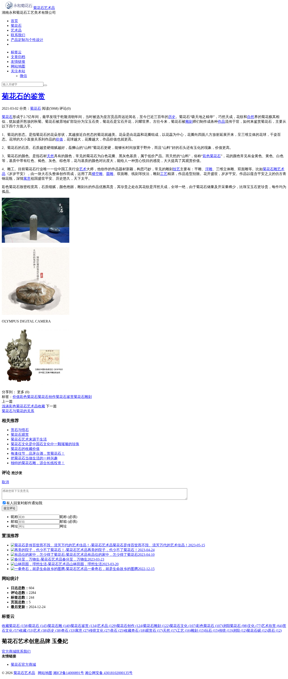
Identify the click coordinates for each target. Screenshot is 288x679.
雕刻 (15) (198, 630)
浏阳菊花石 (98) (235, 626)
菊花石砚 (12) (257, 630)
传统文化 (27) (99, 630)
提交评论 (9, 508)
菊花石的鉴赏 (23, 96)
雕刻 (189, 121)
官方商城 (9, 651)
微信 (23, 76)
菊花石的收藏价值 (25, 449)
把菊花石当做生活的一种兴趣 (34, 458)
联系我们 (18, 35)
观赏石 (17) (154, 630)
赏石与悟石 (20, 430)
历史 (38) (54, 630)
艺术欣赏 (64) (272, 626)
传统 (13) (226, 630)
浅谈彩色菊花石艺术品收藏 (23, 406)
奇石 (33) (68, 630)
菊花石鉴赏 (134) (84, 626)
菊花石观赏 (20, 434)
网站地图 (18, 66)
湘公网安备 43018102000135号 (109, 673)
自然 (250, 117)
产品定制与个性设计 (27, 40)
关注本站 (18, 71)
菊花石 (16, 25)
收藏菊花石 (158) (15, 626)
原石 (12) (275, 630)
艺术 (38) (40, 630)
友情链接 (18, 62)
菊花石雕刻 (83, 397)
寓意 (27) (82, 630)
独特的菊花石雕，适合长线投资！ (38, 463)
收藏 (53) (26, 630)
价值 (59, 139)
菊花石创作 (47, 397)
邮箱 (14, 521)
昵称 (14, 517)
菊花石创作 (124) (130, 626)
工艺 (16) (184, 630)
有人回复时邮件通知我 (24, 503)
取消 (5, 482)
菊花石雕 (270, 169)
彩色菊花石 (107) (209, 626)
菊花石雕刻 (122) (156, 626)
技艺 (176, 169)
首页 (14, 21)
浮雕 (208, 169)
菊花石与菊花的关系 (18, 411)
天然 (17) (170, 630)
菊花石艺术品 (44, 8)
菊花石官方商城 (23, 664)
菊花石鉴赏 (65, 397)
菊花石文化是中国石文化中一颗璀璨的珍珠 (45, 444)
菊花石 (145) (38, 626)
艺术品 (16, 30)
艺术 (82, 169)
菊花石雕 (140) (59, 626)
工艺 (163, 174)
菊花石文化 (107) (183, 626)
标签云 (16, 52)
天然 (50, 156)
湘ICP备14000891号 (68, 673)
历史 (172, 117)
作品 (221, 121)
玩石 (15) (212, 630)
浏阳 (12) (240, 630)
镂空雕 (97, 174)
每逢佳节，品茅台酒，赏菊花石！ (38, 453)
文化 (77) (254, 626)
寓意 (27, 178)
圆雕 (109, 174)
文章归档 (18, 57)
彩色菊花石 (212, 156)
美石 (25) (117, 630)
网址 (14, 526)
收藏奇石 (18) (134, 630)
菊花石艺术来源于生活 (29, 439)
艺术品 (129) (107, 626)
